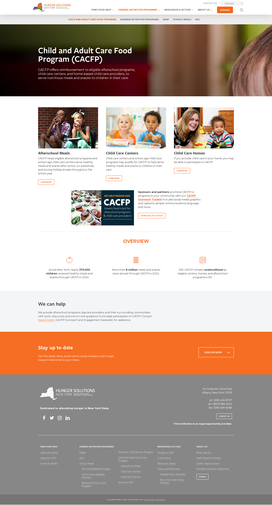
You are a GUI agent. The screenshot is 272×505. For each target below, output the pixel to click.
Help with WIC (48, 458)
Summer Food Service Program (135, 452)
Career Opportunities (207, 463)
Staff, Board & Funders (208, 458)
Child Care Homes (131, 476)
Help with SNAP (49, 452)
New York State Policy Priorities (172, 481)
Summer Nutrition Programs (139, 19)
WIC (197, 19)
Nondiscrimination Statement (212, 468)
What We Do (203, 452)
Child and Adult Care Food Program (92, 19)
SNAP (166, 19)
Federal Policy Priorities (172, 474)
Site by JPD (160, 500)
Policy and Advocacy (168, 468)
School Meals (182, 19)
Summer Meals (48, 463)
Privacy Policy (149, 500)
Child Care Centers (131, 471)
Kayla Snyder (46, 320)
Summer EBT (125, 482)
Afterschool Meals (130, 466)
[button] (46, 182)
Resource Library (166, 463)
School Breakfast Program (96, 468)
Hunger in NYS (165, 452)
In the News (164, 458)
